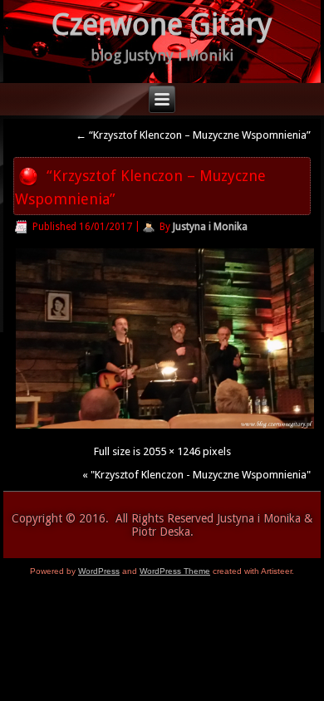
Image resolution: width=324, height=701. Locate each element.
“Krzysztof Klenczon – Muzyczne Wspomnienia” (193, 135)
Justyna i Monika (210, 227)
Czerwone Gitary (162, 24)
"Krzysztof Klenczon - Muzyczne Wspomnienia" (201, 474)
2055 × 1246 (171, 451)
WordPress (99, 571)
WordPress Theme (175, 571)
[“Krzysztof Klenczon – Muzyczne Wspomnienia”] (165, 428)
